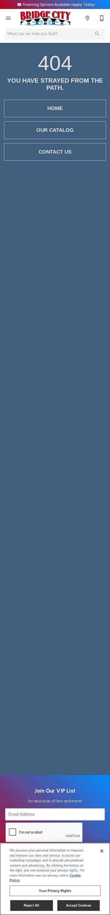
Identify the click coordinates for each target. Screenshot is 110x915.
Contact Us (55, 152)
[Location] (87, 18)
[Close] (101, 851)
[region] (55, 879)
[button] (8, 18)
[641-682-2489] (102, 18)
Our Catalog (55, 130)
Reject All (31, 905)
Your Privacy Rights (55, 891)
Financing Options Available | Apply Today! (58, 4)
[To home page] (45, 18)
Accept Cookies (78, 905)
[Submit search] (97, 33)
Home (55, 108)
